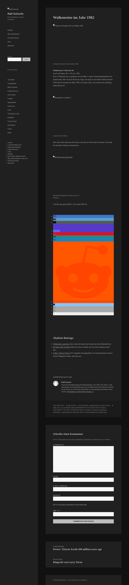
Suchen (10, 56)
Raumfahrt (11, 117)
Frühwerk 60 (96, 410)
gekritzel (104, 410)
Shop (9, 42)
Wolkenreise (103, 412)
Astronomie (11, 79)
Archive (10, 142)
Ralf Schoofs (15, 13)
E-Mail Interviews (13, 91)
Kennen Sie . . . (12, 106)
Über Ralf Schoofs (13, 38)
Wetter (9, 132)
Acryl (59, 408)
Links (9, 110)
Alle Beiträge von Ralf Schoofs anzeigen (79, 391)
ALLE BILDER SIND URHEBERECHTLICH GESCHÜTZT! (81, 408)
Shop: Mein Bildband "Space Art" (18, 158)
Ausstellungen (12, 83)
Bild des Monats (12, 87)
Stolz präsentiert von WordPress (77, 580)
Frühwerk (88, 410)
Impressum (11, 45)
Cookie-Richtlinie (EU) (15, 145)
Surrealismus (11, 125)
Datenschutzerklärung (14, 147)
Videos (10, 129)
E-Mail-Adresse (60, 486)
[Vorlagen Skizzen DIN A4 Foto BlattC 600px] (67, 175)
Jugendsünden (12, 102)
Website (56, 495)
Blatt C (104, 408)
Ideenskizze (57, 412)
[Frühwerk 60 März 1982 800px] (78, 43)
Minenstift (76, 412)
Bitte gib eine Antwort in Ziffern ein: (70, 505)
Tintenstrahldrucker (91, 412)
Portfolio (10, 30)
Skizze (82, 412)
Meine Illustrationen (13, 34)
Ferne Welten (11, 95)
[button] (54, 216)
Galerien (10, 98)
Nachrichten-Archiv (13, 114)
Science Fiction (12, 121)
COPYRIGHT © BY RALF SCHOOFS (65, 410)
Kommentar (59, 445)
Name (56, 476)
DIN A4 (81, 410)
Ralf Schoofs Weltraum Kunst (16, 156)
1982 (54, 408)
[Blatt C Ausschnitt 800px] (78, 115)
